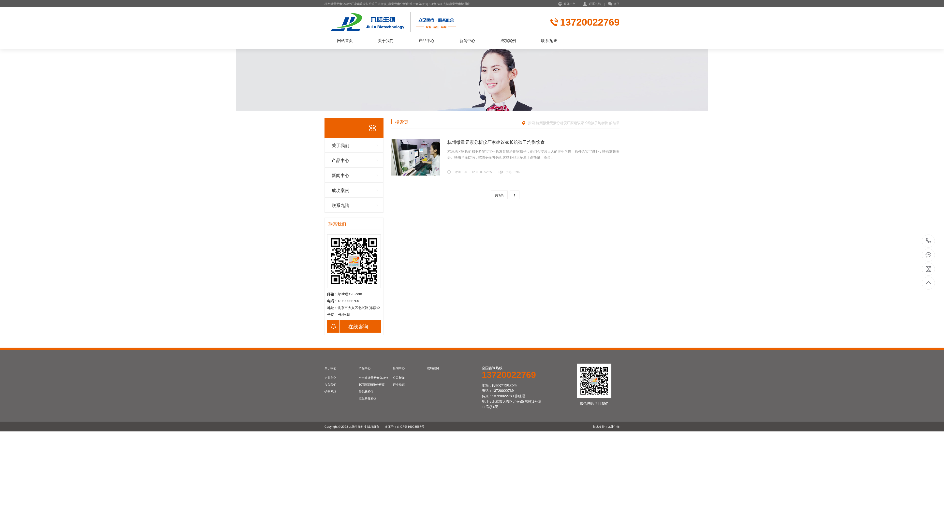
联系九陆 (595, 3)
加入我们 (330, 384)
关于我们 (386, 40)
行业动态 (399, 384)
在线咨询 (358, 326)
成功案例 (508, 40)
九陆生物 (614, 426)
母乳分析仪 (366, 391)
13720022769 (928, 241)
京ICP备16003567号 (410, 426)
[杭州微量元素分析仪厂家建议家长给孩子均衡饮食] (415, 157)
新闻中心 (467, 40)
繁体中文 (569, 3)
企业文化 (330, 377)
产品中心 (426, 40)
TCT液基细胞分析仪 (372, 384)
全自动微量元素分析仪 (373, 377)
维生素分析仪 (367, 398)
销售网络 (330, 391)
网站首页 (345, 40)
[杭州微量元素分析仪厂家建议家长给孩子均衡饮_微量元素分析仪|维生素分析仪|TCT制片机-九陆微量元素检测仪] (428, 22)
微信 (617, 3)
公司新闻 (399, 377)
